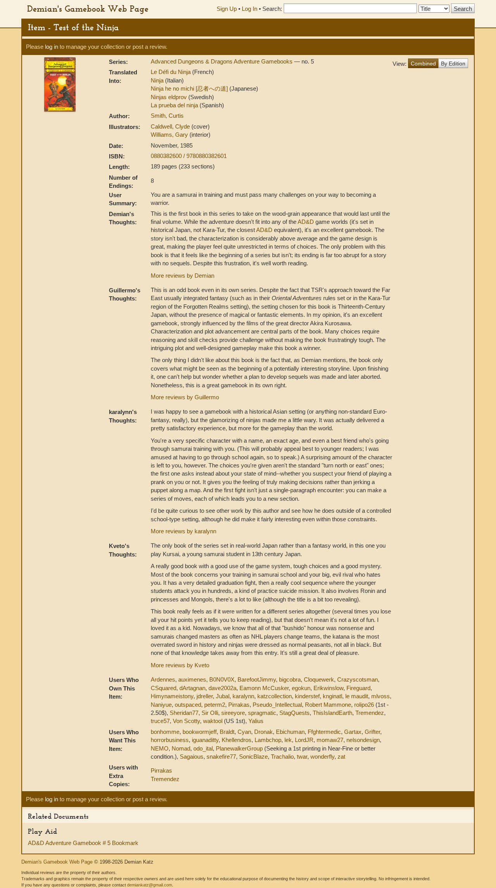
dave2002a (222, 688)
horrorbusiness (170, 740)
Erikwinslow (328, 688)
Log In (249, 8)
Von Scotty (186, 721)
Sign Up (227, 8)
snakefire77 (221, 756)
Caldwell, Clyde (171, 126)
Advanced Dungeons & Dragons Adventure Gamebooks (222, 61)
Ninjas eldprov (169, 97)
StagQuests (294, 712)
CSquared (163, 688)
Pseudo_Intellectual (277, 704)
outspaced (188, 704)
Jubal (222, 696)
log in (51, 46)
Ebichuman (290, 731)
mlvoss (380, 696)
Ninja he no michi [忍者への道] (190, 88)
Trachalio (282, 756)
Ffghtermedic (324, 731)
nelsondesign (363, 740)
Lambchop (268, 740)
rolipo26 (364, 704)
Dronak (263, 731)
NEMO (160, 748)
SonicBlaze (253, 756)
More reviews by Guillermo (185, 397)
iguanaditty (205, 740)
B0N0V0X (221, 679)
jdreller (204, 696)
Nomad (181, 748)
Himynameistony (172, 696)
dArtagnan (192, 688)
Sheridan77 (184, 712)
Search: (272, 8)
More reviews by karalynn (183, 531)
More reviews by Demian (182, 275)
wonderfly (322, 756)
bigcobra (290, 679)
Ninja (158, 80)
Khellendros (236, 740)
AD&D (306, 221)
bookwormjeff (200, 731)
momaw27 (330, 740)
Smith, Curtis (167, 115)
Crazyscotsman (357, 679)
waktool (212, 721)
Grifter (372, 731)
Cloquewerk (319, 679)
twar (302, 756)
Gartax (353, 731)
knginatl (332, 696)
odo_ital (203, 748)
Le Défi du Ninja (171, 72)
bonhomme (165, 731)
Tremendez (369, 712)
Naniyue (161, 704)
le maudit (356, 696)
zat (341, 756)
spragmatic (262, 712)
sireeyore (233, 712)
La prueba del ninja (175, 105)
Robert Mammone (328, 704)
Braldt (227, 731)
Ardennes (163, 679)
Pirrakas (239, 704)
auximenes (192, 679)
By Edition (453, 63)
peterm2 (214, 704)
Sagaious (191, 756)
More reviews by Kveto (180, 665)
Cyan (244, 731)
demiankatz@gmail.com (149, 885)
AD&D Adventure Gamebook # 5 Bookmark (83, 843)
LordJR (304, 740)
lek (288, 740)
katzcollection (274, 696)
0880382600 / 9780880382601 (189, 156)
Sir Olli (210, 712)
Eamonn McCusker (264, 688)
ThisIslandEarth (332, 712)
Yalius (256, 721)
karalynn (243, 696)
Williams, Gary (170, 134)
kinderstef (307, 696)
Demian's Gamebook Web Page (87, 8)
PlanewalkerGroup (239, 748)
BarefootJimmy (257, 679)
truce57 (160, 721)
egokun (301, 688)
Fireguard (358, 688)
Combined (423, 63)
